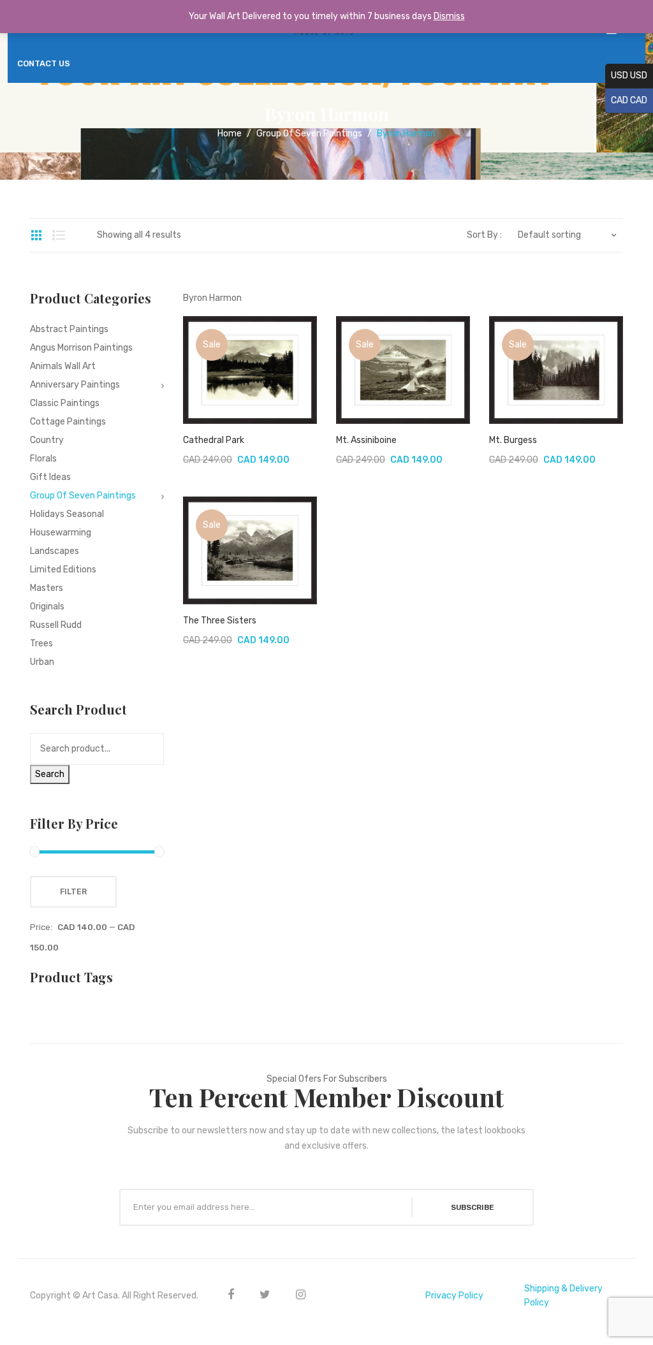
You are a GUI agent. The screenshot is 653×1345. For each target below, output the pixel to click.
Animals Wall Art (63, 366)
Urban (42, 662)
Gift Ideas (50, 477)
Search (49, 774)
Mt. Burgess (513, 440)
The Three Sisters (219, 620)
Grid (36, 235)
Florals (43, 458)
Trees (41, 643)
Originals (47, 606)
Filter (73, 891)
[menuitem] (43, 64)
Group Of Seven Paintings (309, 133)
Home (229, 133)
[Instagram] (300, 1294)
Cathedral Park (213, 440)
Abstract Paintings (69, 329)
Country (47, 440)
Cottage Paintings (68, 421)
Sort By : (484, 235)
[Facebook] (231, 1294)
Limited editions (63, 569)
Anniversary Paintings (75, 384)
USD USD (626, 75)
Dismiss (449, 16)
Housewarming (60, 532)
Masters (46, 588)
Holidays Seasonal (67, 514)
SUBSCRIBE (472, 1207)
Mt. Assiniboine (366, 440)
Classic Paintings (64, 403)
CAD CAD (626, 100)
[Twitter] (265, 1294)
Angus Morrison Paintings (81, 347)
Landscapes (54, 551)
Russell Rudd (56, 625)
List (58, 235)
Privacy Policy (454, 1295)
